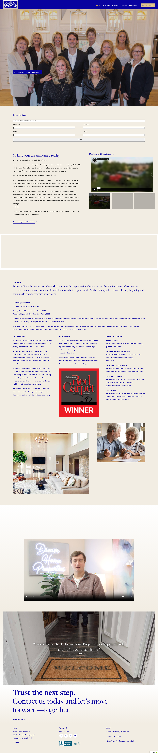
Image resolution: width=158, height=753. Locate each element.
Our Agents (106, 5)
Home (98, 5)
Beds (15, 133)
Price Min (16, 126)
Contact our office (19, 721)
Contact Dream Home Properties (26, 74)
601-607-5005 (149, 5)
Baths (85, 133)
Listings (124, 5)
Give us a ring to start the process (24, 224)
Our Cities (115, 5)
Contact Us (133, 5)
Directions (16, 744)
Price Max (86, 126)
